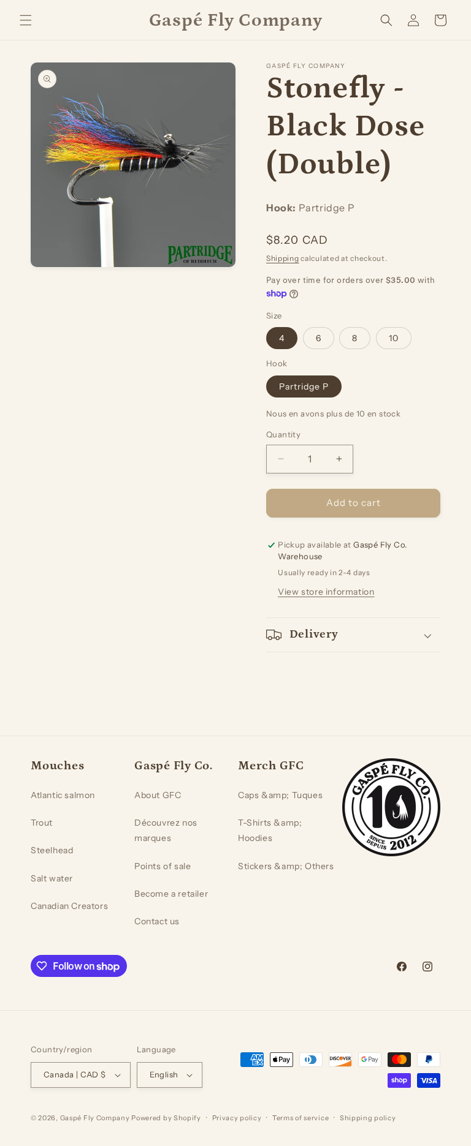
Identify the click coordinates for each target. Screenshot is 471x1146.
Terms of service (300, 1118)
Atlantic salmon (63, 795)
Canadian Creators (69, 905)
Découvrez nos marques (165, 830)
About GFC (157, 795)
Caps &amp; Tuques (280, 795)
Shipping (282, 258)
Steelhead (52, 850)
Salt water (52, 878)
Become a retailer (171, 893)
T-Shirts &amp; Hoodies (270, 830)
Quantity (283, 434)
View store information (326, 591)
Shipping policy (368, 1118)
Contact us (157, 921)
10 (394, 338)
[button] (25, 20)
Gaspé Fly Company (95, 1118)
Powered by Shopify (166, 1118)
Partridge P (304, 386)
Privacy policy (237, 1118)
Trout (42, 822)
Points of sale (162, 866)
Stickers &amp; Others (286, 866)
